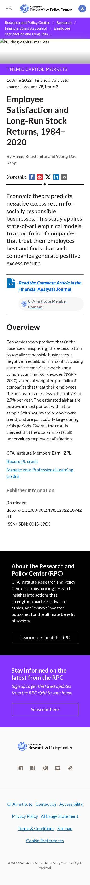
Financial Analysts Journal (26, 28)
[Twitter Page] (45, 768)
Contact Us (46, 804)
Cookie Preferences (45, 840)
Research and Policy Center (27, 22)
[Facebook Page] (32, 768)
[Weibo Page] (57, 768)
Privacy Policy (25, 816)
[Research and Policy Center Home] (46, 8)
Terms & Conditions (36, 828)
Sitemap (64, 828)
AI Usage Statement (59, 816)
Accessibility (71, 804)
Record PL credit (22, 461)
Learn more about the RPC (45, 637)
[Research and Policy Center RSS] (70, 768)
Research (64, 22)
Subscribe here (45, 709)
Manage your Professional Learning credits (39, 473)
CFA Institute (20, 804)
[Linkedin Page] (20, 768)
